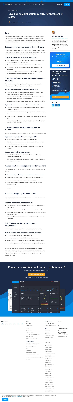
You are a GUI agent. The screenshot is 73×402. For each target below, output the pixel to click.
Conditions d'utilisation (49, 323)
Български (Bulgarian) (49, 364)
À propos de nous (61, 325)
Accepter (5, 399)
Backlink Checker (29, 330)
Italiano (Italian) (48, 349)
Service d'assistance (49, 337)
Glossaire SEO (29, 350)
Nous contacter (61, 323)
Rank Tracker (28, 323)
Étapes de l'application (49, 335)
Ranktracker (7, 4)
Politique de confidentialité (50, 325)
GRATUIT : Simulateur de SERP (32, 338)
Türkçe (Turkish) (48, 360)
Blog (39, 4)
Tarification (35, 4)
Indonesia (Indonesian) (49, 377)
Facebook (2, 324)
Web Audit (28, 328)
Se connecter (59, 4)
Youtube (6, 324)
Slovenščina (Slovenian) (49, 386)
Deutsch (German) (48, 343)
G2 (23, 324)
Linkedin (19, 324)
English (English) (48, 342)
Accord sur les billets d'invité (31, 355)
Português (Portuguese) (50, 356)
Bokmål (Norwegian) (49, 391)
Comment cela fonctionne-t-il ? (25, 4)
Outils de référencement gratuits (32, 354)
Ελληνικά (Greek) (48, 369)
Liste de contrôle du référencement (33, 334)
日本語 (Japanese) (48, 351)
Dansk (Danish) (48, 367)
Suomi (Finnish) (48, 373)
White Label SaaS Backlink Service (32, 343)
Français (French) (48, 347)
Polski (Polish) (48, 354)
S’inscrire (67, 4)
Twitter (14, 324)
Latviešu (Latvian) (48, 380)
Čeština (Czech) (48, 366)
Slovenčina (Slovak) (49, 384)
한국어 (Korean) (48, 389)
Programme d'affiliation (30, 346)
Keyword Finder (29, 325)
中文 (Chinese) (48, 362)
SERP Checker (29, 327)
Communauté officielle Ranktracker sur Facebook (10, 324)
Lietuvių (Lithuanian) (49, 378)
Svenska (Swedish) (48, 358)
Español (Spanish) (48, 345)
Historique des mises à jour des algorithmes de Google (34, 358)
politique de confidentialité (17, 396)
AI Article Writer (29, 336)
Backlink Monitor (29, 332)
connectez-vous (29, 277)
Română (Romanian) (49, 382)
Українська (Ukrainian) (49, 388)
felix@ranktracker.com (62, 336)
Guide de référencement (31, 352)
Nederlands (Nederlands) (50, 353)
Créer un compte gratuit (36, 274)
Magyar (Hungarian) (49, 375)
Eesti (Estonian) (48, 371)
